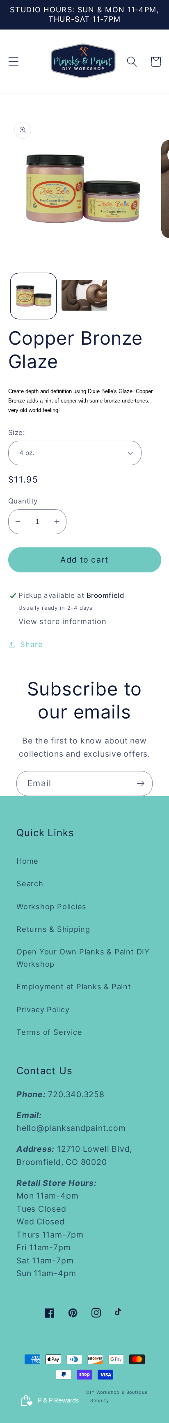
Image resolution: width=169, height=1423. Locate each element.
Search (29, 883)
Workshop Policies (51, 906)
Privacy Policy (43, 1009)
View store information (62, 621)
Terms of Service (49, 1031)
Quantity (23, 501)
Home (27, 860)
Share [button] (31, 644)
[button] (13, 61)
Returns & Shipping (53, 928)
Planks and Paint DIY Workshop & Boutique (95, 1392)
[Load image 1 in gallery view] (33, 296)
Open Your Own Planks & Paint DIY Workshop (83, 957)
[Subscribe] (140, 783)
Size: (16, 432)
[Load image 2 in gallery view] (84, 296)
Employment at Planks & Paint (73, 986)
